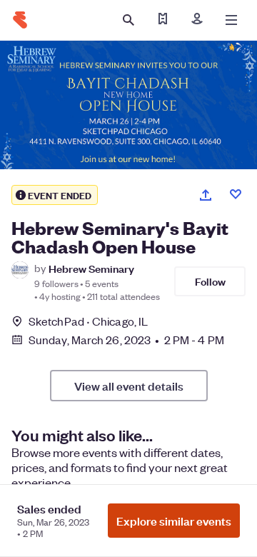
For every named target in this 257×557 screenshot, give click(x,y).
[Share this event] (205, 195)
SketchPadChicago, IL (88, 320)
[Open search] (128, 20)
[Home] (20, 20)
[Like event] (236, 194)
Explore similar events (173, 520)
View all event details (128, 385)
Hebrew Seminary (91, 268)
